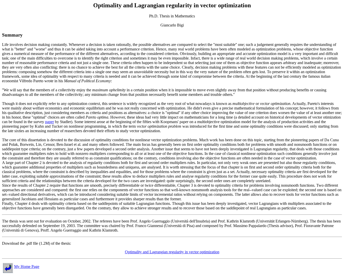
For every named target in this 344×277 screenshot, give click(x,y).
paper (49, 122)
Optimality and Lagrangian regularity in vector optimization (172, 252)
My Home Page (26, 266)
